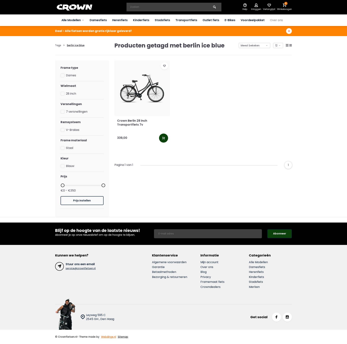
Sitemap (123, 337)
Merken (254, 287)
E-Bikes (230, 20)
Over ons (276, 20)
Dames (71, 75)
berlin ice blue (75, 45)
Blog (203, 272)
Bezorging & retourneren (169, 277)
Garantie (158, 267)
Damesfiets (98, 20)
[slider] (62, 185)
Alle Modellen (71, 20)
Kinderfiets (141, 20)
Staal (69, 148)
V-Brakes (72, 130)
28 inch (71, 94)
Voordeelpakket (253, 20)
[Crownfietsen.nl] (76, 7)
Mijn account (209, 262)
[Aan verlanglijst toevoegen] (164, 65)
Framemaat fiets (212, 282)
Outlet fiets (211, 20)
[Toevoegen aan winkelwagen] (163, 138)
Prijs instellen (82, 200)
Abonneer (279, 233)
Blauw (70, 166)
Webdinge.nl (108, 337)
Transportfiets (186, 20)
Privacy (205, 277)
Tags (58, 45)
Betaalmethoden (164, 272)
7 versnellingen (76, 112)
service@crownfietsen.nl (81, 268)
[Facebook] (276, 317)
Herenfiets (120, 20)
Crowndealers (210, 287)
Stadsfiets (162, 20)
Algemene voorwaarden (169, 262)
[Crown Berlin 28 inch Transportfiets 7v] (142, 88)
